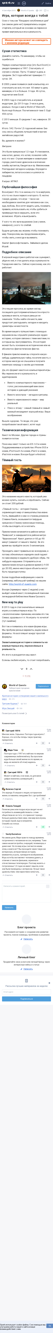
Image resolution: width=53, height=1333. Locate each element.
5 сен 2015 (49, 749)
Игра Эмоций (8, 708)
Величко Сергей (13, 789)
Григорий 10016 (13, 731)
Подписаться (43, 686)
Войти (48, 3)
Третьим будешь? (10, 703)
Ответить (9, 743)
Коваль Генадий (13, 806)
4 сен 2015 (49, 730)
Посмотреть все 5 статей (13, 713)
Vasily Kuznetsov (13, 834)
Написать (28, 939)
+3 (43, 827)
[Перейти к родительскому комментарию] (21, 750)
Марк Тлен (13, 750)
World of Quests (17, 685)
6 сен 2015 (49, 772)
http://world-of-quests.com (23, 584)
